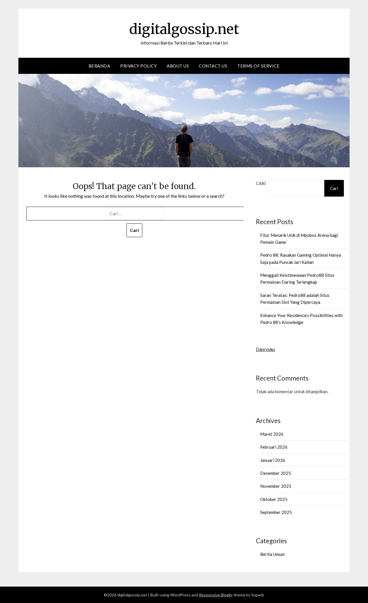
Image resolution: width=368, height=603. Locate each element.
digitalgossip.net (184, 29)
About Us (178, 65)
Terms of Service (258, 65)
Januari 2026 (272, 460)
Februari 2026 (274, 447)
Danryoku (265, 349)
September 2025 (276, 512)
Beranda (99, 65)
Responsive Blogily (216, 594)
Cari (261, 183)
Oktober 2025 (274, 499)
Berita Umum (272, 554)
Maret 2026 (271, 434)
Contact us (213, 65)
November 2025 (275, 486)
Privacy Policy (138, 65)
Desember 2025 (275, 473)
